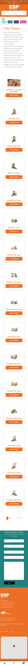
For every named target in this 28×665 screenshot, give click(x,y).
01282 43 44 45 (17, 2)
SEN (16, 22)
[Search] (24, 13)
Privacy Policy (4, 600)
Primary (10, 22)
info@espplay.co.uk (9, 620)
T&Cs (2, 598)
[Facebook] (9, 631)
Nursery (4, 22)
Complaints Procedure (6, 605)
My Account (4, 663)
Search (14, 663)
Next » (21, 518)
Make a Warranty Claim (7, 607)
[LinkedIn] (2, 631)
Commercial (23, 22)
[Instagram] (4, 631)
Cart (21, 662)
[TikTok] (12, 631)
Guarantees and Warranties (8, 603)
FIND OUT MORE (14, 95)
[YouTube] (7, 631)
